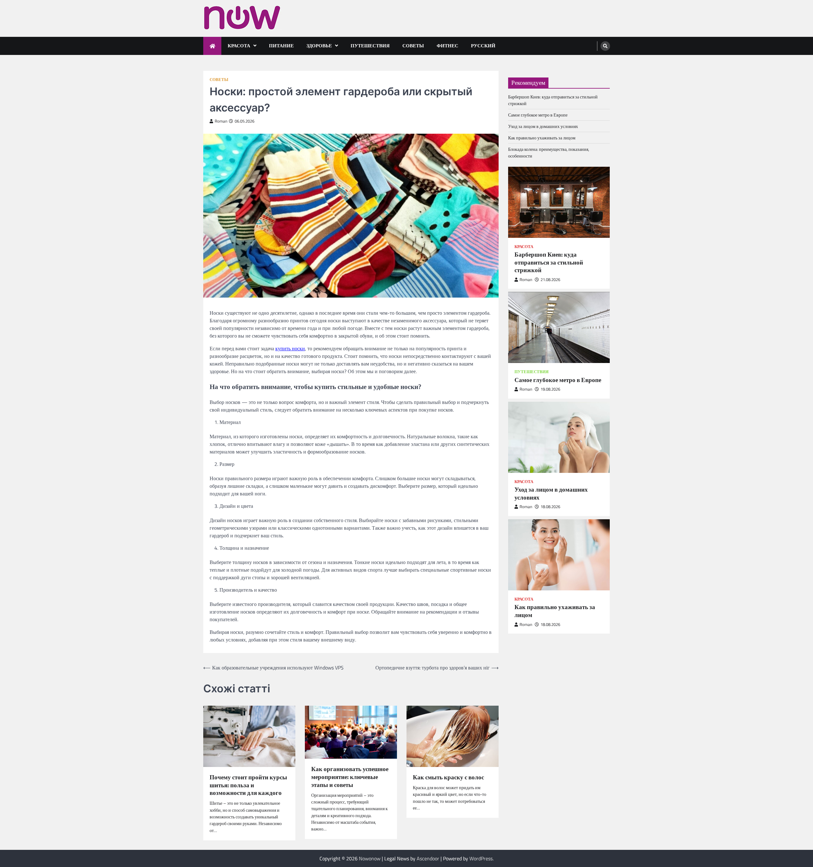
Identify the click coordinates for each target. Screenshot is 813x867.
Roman (221, 121)
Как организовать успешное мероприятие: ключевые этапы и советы (349, 777)
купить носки (290, 348)
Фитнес (447, 45)
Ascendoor (428, 858)
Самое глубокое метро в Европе (538, 114)
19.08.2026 (550, 389)
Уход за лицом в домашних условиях (543, 126)
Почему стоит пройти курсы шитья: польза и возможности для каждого (248, 785)
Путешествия (370, 45)
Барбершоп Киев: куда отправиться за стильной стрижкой (548, 262)
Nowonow (369, 858)
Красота (239, 45)
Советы (413, 45)
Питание (281, 45)
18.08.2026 (550, 507)
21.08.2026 (550, 280)
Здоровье (319, 45)
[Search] (605, 46)
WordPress (481, 858)
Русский (483, 45)
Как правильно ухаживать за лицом (541, 137)
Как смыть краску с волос (448, 777)
